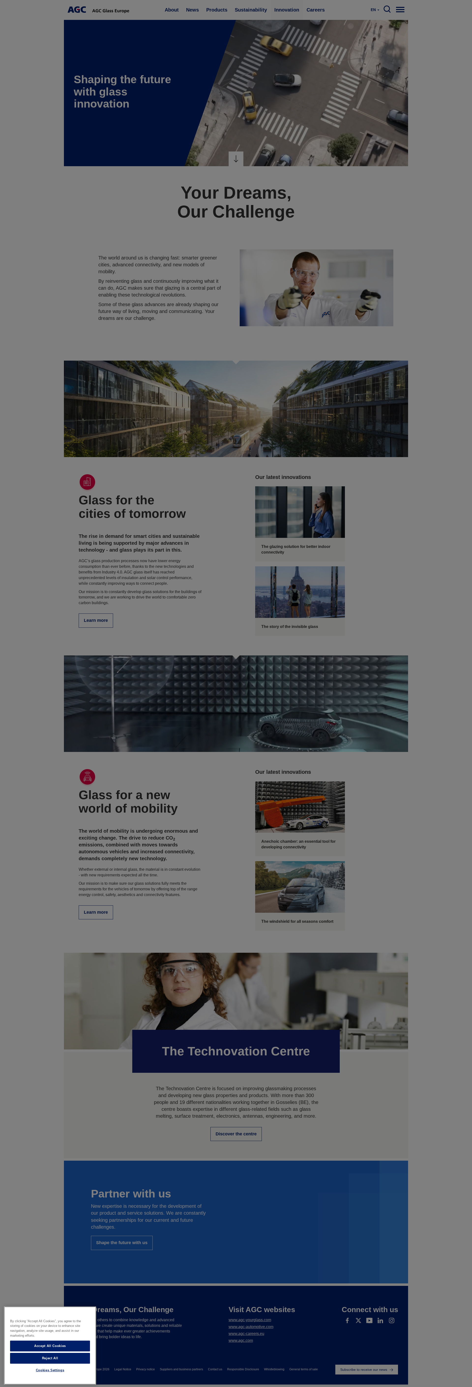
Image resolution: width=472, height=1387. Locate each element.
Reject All (50, 1358)
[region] (50, 1345)
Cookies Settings (50, 1370)
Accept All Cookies (50, 1346)
